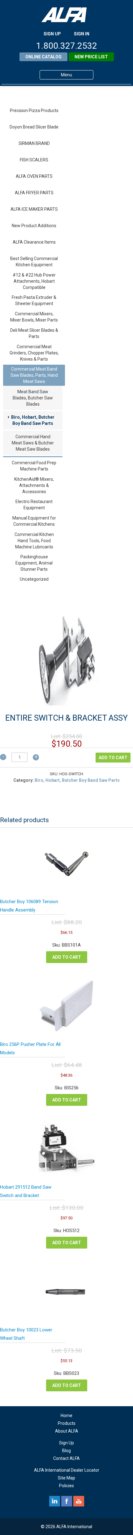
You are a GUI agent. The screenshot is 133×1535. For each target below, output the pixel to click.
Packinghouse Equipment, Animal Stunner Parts (34, 563)
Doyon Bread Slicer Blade (34, 126)
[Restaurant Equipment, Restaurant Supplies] (66, 15)
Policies (66, 1485)
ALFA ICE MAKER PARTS (34, 209)
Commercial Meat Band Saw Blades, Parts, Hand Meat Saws (34, 375)
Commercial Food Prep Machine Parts (34, 465)
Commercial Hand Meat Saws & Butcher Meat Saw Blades (33, 443)
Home (66, 1415)
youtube (78, 1501)
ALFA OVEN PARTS (34, 176)
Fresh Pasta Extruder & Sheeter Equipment (34, 300)
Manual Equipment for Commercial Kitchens (34, 521)
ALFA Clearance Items (34, 242)
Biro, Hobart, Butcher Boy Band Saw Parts (32, 420)
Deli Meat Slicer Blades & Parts (34, 333)
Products (66, 1423)
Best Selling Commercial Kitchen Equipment (34, 261)
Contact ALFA (66, 1458)
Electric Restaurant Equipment (34, 504)
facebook (66, 1501)
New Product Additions (34, 225)
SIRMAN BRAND (34, 143)
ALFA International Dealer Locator (66, 1470)
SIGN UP (52, 33)
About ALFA (66, 1431)
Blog (66, 1450)
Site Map (66, 1477)
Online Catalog (43, 56)
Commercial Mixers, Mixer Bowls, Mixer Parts (34, 316)
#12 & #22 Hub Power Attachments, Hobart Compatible (34, 281)
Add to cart (113, 757)
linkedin (54, 1501)
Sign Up (66, 1442)
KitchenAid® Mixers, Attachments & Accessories (34, 485)
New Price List (91, 56)
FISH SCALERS (34, 159)
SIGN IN (81, 33)
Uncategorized (34, 579)
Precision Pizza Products (34, 110)
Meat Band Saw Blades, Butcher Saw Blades (33, 398)
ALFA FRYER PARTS (34, 192)
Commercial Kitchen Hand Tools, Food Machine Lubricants (34, 540)
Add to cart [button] (66, 957)
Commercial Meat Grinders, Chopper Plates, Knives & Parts (34, 353)
